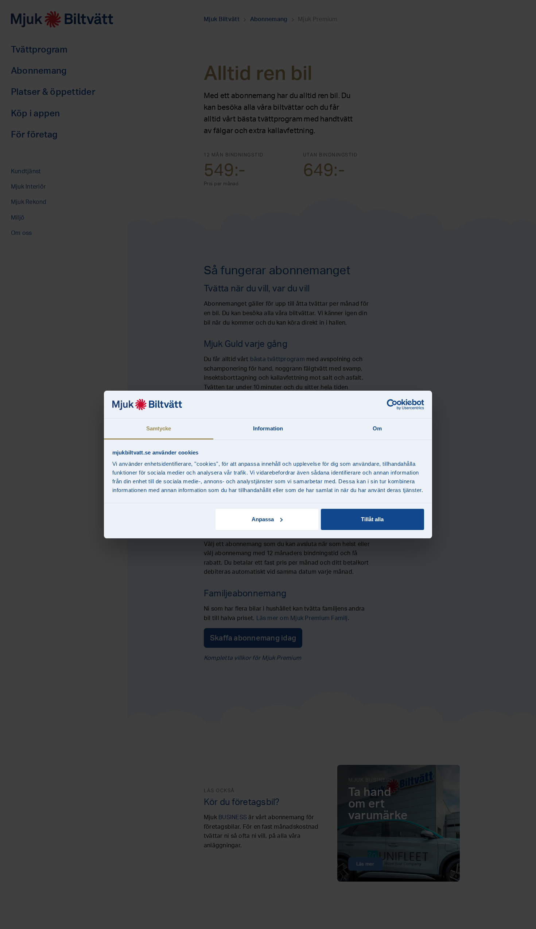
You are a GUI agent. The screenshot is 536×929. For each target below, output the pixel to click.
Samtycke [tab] (158, 428)
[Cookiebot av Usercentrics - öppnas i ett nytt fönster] (392, 404)
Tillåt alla (372, 519)
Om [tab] (377, 428)
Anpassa (263, 519)
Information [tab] (268, 428)
